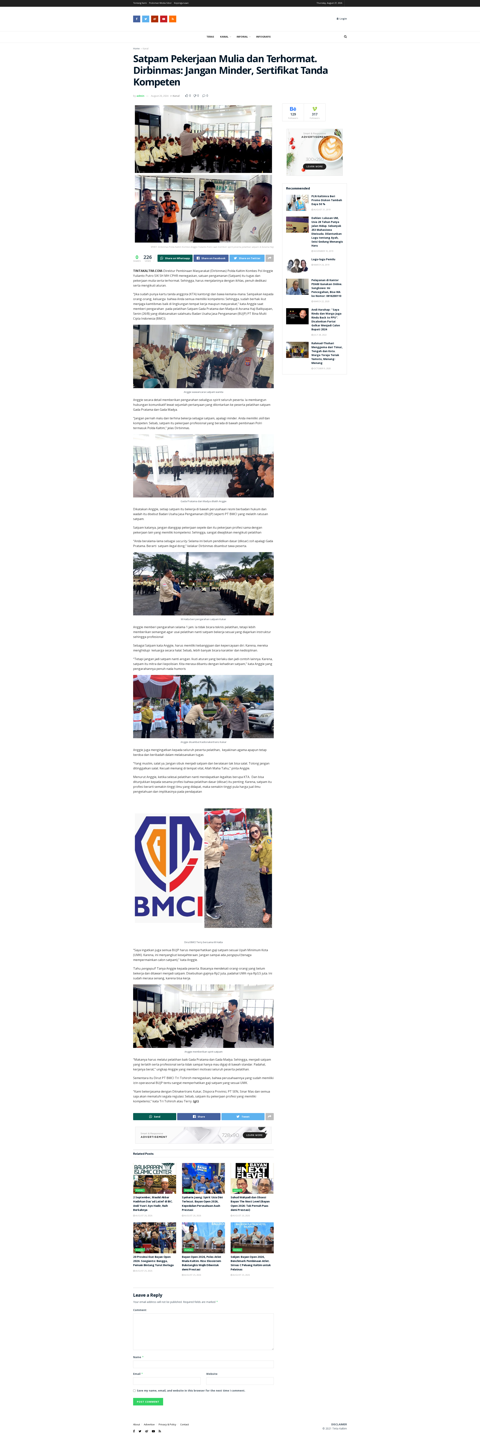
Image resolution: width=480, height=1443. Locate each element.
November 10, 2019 (323, 251)
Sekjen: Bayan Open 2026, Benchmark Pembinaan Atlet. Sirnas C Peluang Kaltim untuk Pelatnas (251, 1263)
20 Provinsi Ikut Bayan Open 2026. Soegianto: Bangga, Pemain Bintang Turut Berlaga (153, 1261)
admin (140, 95)
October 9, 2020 (322, 368)
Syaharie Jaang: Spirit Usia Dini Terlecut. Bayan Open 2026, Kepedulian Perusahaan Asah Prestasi (202, 1204)
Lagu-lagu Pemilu (323, 259)
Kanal (224, 37)
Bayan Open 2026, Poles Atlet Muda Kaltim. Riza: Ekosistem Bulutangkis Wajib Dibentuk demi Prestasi (201, 1263)
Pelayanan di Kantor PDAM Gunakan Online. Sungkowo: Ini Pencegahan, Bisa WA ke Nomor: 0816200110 (326, 288)
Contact (184, 1424)
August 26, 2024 (159, 95)
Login (343, 19)
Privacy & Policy (167, 1424)
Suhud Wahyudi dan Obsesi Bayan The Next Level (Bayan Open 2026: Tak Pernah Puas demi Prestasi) (250, 1204)
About (136, 1424)
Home (136, 48)
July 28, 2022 (320, 334)
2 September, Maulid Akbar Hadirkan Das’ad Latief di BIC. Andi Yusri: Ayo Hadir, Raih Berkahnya (152, 1204)
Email (138, 1374)
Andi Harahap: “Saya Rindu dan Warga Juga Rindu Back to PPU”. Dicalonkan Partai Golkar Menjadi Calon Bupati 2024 (326, 320)
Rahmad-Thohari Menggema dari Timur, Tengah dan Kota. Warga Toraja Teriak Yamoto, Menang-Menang (327, 353)
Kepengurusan (181, 3)
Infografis (263, 37)
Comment (139, 1310)
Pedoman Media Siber (160, 3)
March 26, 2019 (321, 264)
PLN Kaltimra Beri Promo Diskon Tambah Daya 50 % (326, 200)
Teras (210, 37)
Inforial (242, 37)
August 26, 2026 (143, 1215)
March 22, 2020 (321, 301)
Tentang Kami (140, 3)
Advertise (149, 1424)
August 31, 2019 (322, 209)
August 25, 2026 (143, 1270)
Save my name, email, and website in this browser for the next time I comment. (191, 1390)
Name (138, 1357)
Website (212, 1374)
